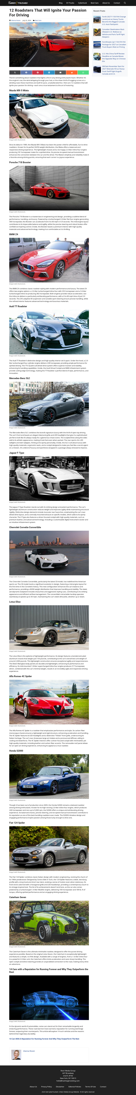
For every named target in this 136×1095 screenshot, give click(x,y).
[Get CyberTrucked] (18, 3)
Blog (60, 3)
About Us (106, 3)
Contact (117, 3)
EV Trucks (70, 3)
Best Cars (94, 3)
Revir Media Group (66, 1092)
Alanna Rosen (16, 20)
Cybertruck (82, 3)
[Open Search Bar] (125, 3)
